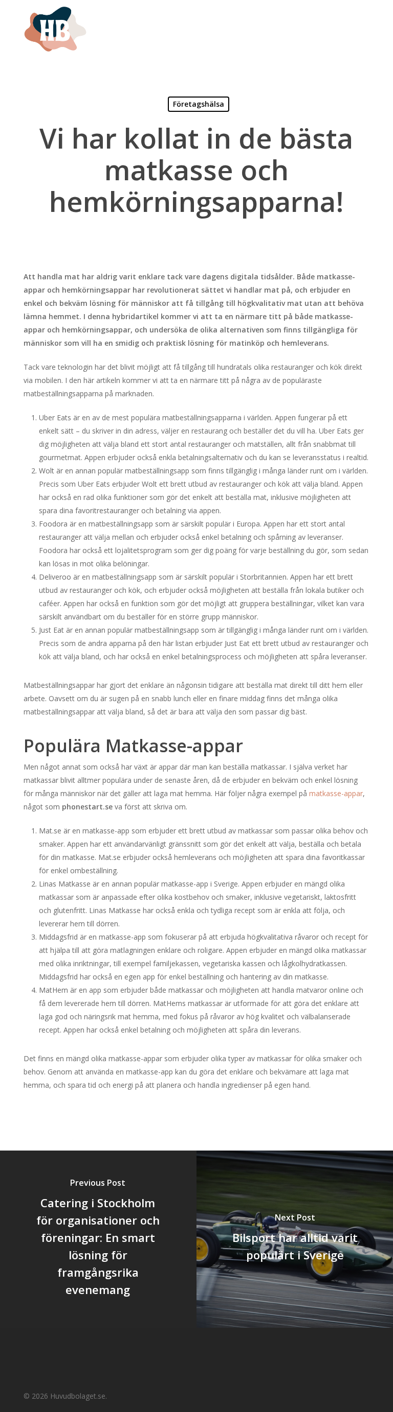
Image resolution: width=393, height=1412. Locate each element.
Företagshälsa (198, 104)
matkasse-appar (336, 793)
